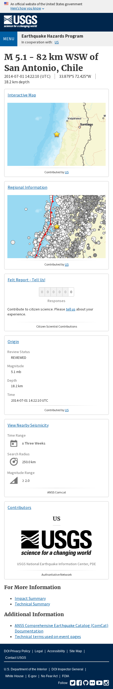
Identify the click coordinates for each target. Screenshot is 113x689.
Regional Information (27, 187)
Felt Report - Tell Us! (26, 279)
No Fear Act (49, 676)
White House (14, 676)
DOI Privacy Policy (17, 651)
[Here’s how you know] (56, 6)
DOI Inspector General (67, 669)
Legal (39, 651)
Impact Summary (30, 598)
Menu (8, 38)
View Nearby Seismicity (28, 425)
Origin (13, 341)
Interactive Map (22, 95)
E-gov (32, 676)
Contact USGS (15, 658)
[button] (57, 134)
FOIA (65, 676)
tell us (70, 309)
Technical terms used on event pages (48, 636)
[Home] (20, 28)
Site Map (75, 651)
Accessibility (56, 651)
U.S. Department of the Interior (25, 669)
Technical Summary (32, 603)
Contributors (19, 507)
